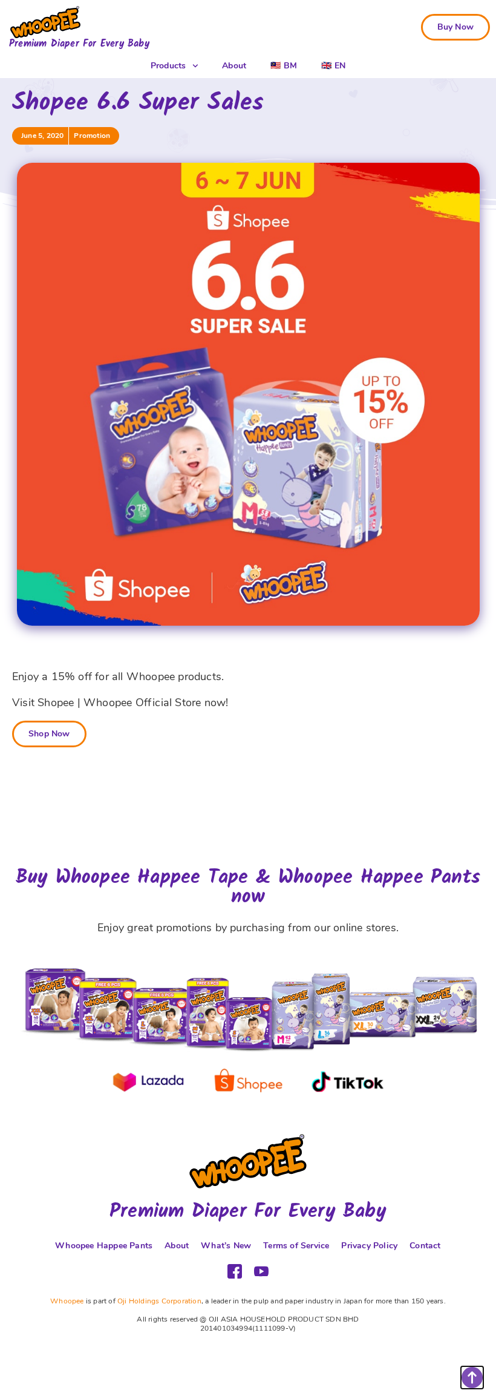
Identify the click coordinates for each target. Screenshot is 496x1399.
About (234, 65)
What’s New (226, 1245)
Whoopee (66, 1301)
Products (168, 65)
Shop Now (49, 733)
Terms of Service (296, 1245)
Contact (425, 1245)
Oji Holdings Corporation (159, 1301)
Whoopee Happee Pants (103, 1245)
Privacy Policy (369, 1245)
